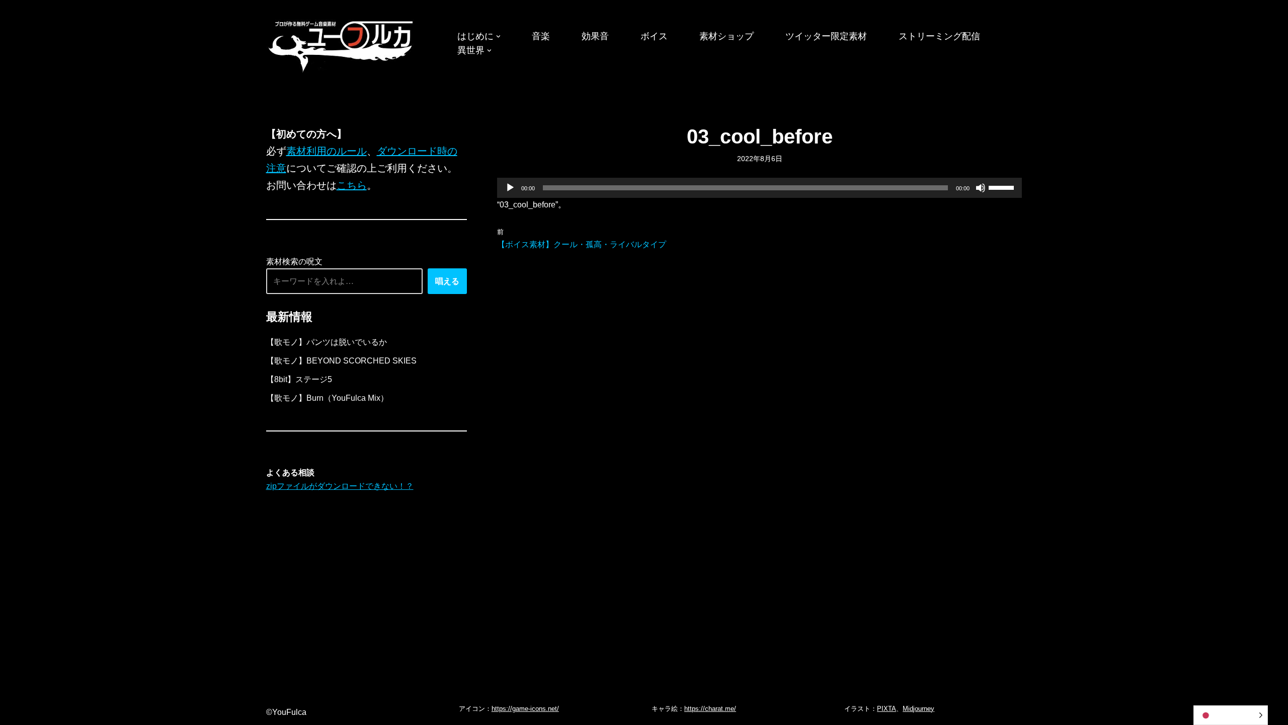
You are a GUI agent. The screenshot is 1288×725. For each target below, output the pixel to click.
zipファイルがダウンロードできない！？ (340, 486)
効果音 (595, 36)
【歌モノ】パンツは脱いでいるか (326, 342)
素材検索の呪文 (294, 261)
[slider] (1003, 187)
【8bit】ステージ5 (299, 379)
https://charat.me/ (710, 708)
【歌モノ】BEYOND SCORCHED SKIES (341, 360)
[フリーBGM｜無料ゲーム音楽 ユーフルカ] (341, 44)
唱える (447, 281)
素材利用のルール (326, 151)
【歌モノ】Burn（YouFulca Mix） (327, 398)
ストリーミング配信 (939, 36)
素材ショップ (726, 36)
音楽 (541, 36)
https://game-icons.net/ (525, 708)
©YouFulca (286, 712)
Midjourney (918, 708)
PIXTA (886, 708)
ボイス (654, 36)
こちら (352, 185)
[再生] (510, 188)
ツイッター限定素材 (826, 36)
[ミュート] (981, 188)
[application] (759, 188)
